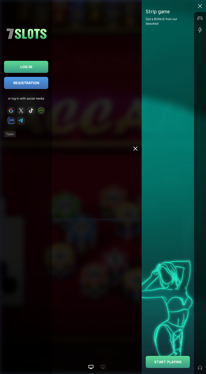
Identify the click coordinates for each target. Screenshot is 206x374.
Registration (26, 83)
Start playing (168, 362)
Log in (26, 67)
